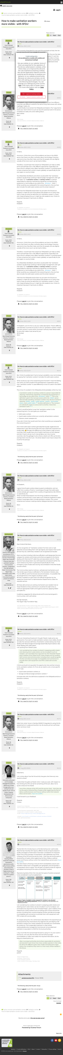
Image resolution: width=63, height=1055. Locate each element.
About (33, 1049)
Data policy (44, 1049)
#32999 (59, 370)
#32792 (59, 718)
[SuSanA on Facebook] (52, 1040)
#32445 (59, 844)
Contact (38, 1049)
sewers (47, 401)
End (59, 35)
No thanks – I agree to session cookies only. (31, 97)
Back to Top (58, 1033)
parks (32, 401)
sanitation (47, 183)
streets (27, 401)
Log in (24, 126)
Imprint (59, 1049)
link (19, 85)
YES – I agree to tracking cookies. (31, 94)
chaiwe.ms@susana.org (26, 813)
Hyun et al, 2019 (37, 793)
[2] (36, 402)
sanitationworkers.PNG (28, 978)
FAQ (29, 1049)
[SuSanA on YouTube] (56, 1040)
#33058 (59, 46)
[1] (50, 396)
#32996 (59, 480)
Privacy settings (52, 1049)
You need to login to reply (29, 128)
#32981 (59, 633)
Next (54, 35)
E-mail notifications (21, 1049)
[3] (30, 406)
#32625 (59, 768)
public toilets (31, 403)
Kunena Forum (36, 1027)
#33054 (59, 234)
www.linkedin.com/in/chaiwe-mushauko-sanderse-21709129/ (36, 816)
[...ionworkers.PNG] (39, 890)
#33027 (59, 321)
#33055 (59, 147)
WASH (52, 398)
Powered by (26, 1027)
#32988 (59, 539)
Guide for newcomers (7, 5)
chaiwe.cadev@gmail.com (39, 813)
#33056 (59, 97)
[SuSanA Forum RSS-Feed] (59, 1040)
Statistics (13, 1049)
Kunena (25, 1051)
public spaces (39, 401)
